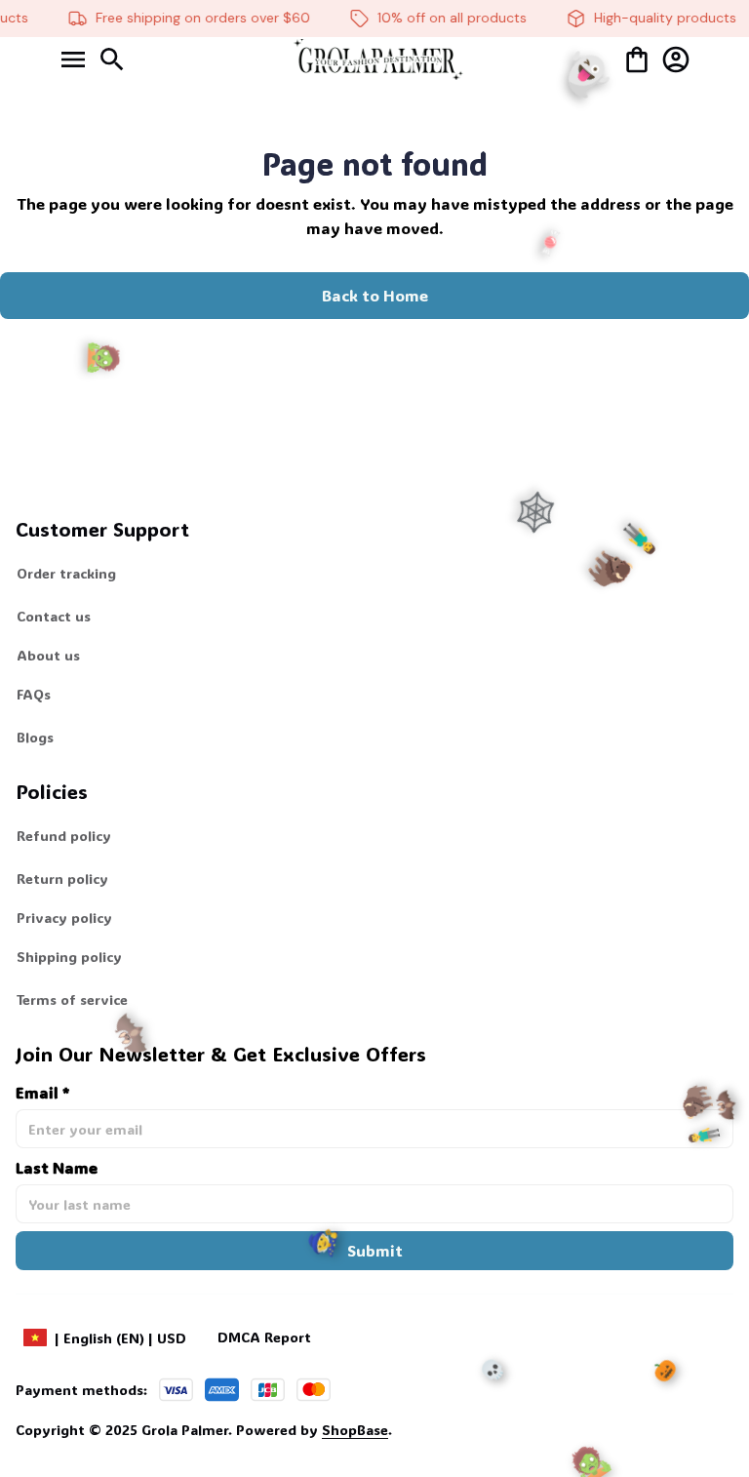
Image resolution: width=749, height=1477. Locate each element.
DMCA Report (264, 1337)
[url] (314, 1430)
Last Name (57, 1167)
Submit (375, 1250)
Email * (42, 1092)
